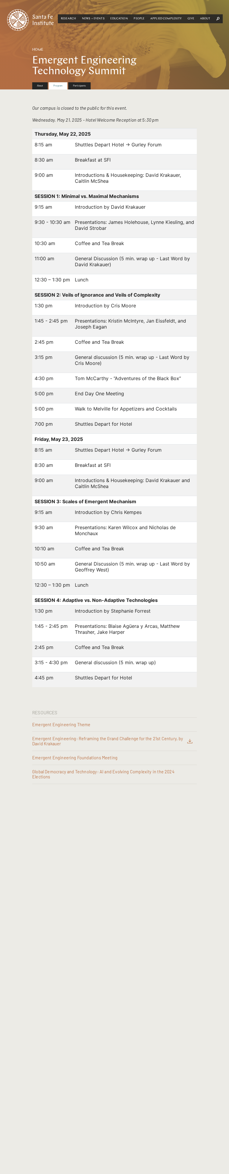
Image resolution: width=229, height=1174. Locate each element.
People (139, 18)
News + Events (93, 18)
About (205, 18)
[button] (68, 18)
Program (58, 85)
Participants (79, 85)
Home (37, 50)
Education (119, 18)
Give (191, 18)
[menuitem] (40, 85)
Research (68, 18)
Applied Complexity (166, 18)
